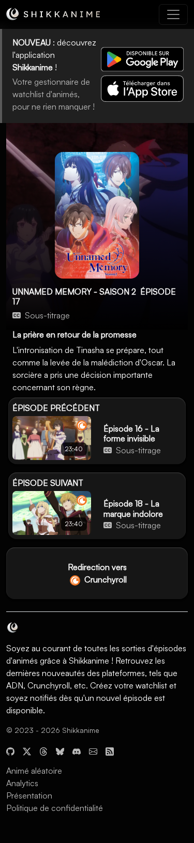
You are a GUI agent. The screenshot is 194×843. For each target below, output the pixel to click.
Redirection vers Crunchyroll (97, 573)
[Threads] (43, 750)
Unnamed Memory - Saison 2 (74, 291)
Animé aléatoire (34, 770)
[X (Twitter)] (27, 750)
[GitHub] (10, 750)
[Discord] (76, 750)
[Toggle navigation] (173, 14)
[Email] (93, 750)
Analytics (22, 783)
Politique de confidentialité (54, 808)
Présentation (29, 795)
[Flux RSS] (110, 750)
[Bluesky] (60, 750)
